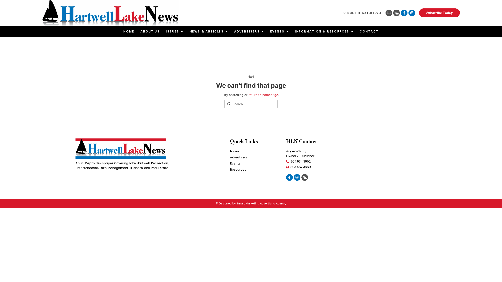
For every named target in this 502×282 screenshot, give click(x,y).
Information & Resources (322, 31)
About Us (150, 31)
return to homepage (263, 95)
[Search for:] (251, 104)
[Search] (229, 104)
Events (277, 31)
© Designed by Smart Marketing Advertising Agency (251, 203)
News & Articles (207, 31)
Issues (172, 31)
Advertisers (247, 31)
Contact (369, 31)
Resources (238, 169)
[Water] (389, 13)
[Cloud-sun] (396, 13)
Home (128, 31)
